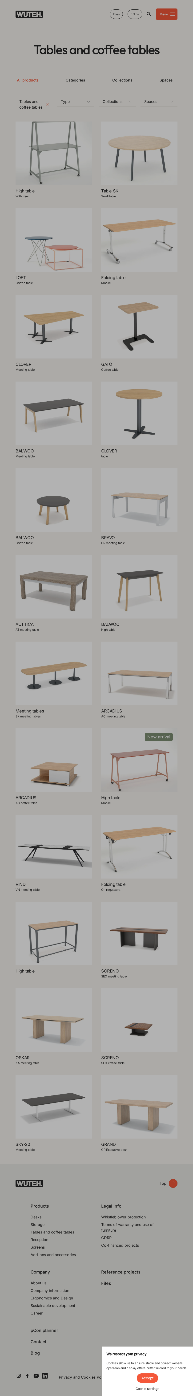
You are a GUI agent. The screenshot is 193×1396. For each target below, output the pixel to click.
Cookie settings (147, 1389)
